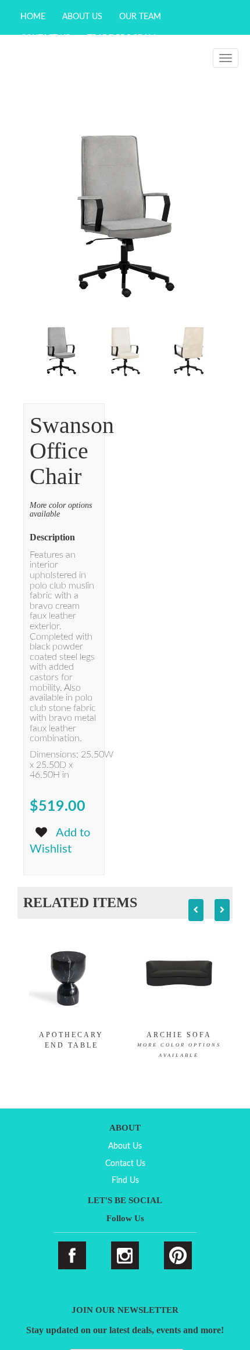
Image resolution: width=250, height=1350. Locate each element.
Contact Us (125, 1164)
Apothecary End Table (71, 1040)
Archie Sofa (179, 1044)
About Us (82, 17)
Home (32, 17)
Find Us (125, 1180)
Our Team (140, 17)
